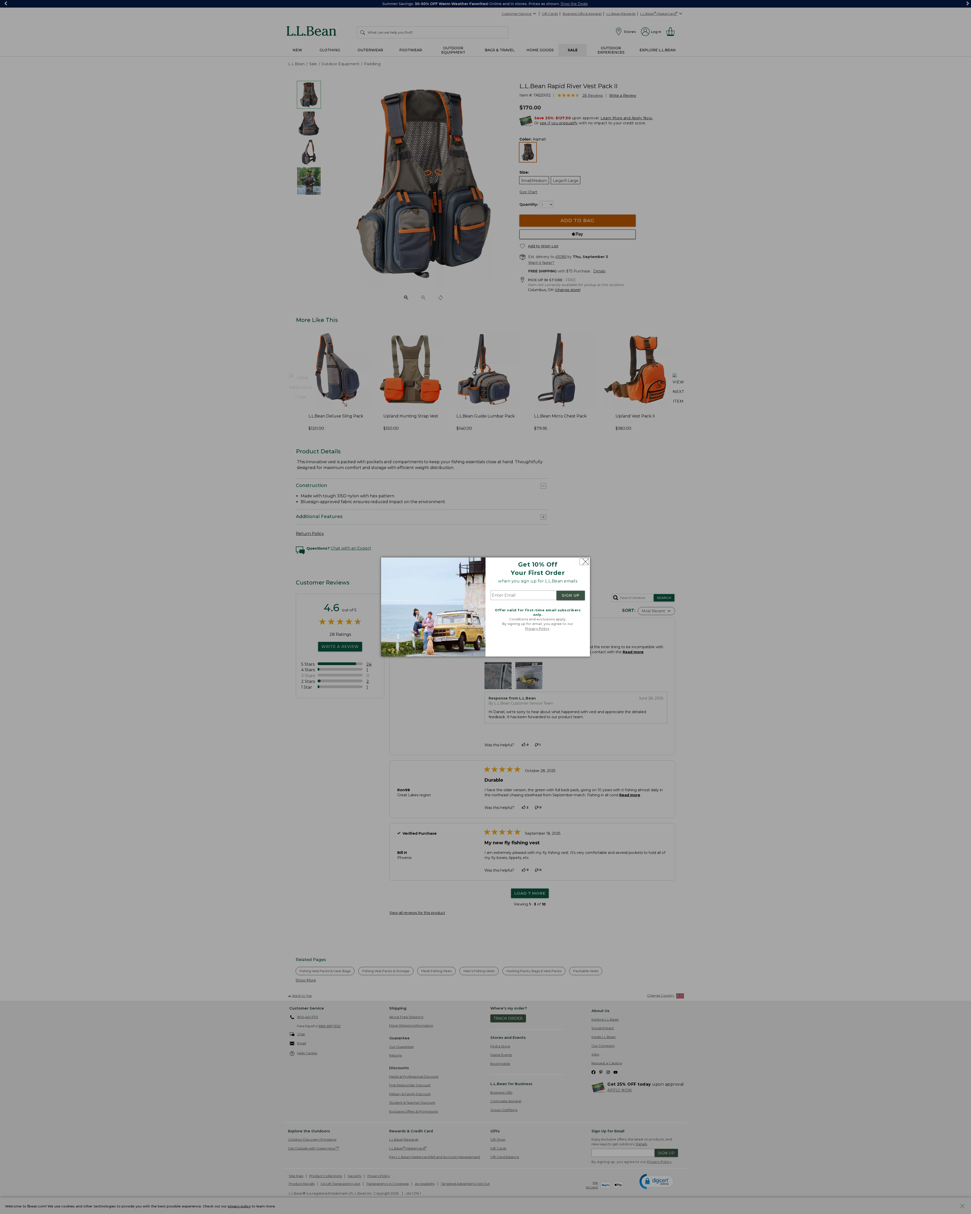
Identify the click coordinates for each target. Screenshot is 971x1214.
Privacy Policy (537, 628)
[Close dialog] (584, 561)
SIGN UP (571, 595)
